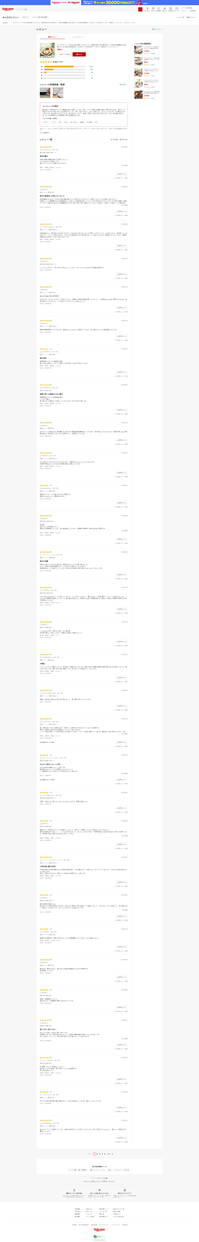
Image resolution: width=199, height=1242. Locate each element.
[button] (153, 9)
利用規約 (119, 128)
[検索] (140, 9)
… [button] (10, 22)
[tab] (52, 37)
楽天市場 (4, 22)
